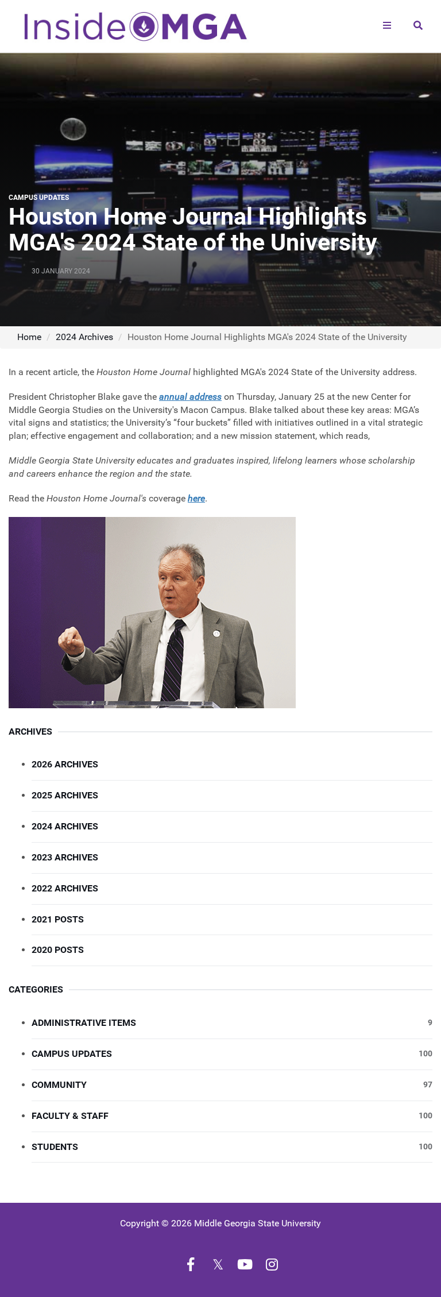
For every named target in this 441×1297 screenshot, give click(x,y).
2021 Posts (58, 919)
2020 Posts (58, 949)
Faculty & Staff (232, 1115)
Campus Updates (232, 1053)
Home (29, 336)
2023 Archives (65, 857)
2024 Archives (84, 336)
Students (232, 1146)
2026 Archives (65, 764)
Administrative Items (232, 1022)
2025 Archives (65, 795)
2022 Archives (65, 888)
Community (232, 1084)
